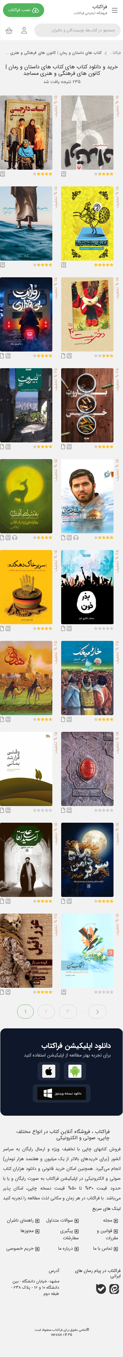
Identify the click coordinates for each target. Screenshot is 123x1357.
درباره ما (65, 1248)
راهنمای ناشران (20, 1220)
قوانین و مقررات (107, 1234)
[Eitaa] (114, 1289)
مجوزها (27, 1230)
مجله (107, 1220)
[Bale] (101, 1289)
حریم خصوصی (20, 1248)
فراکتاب (56, 1330)
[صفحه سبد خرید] (9, 30)
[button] (112, 174)
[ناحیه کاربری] (24, 30)
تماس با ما (102, 1248)
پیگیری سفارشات (69, 1234)
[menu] (115, 10)
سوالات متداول (59, 1220)
